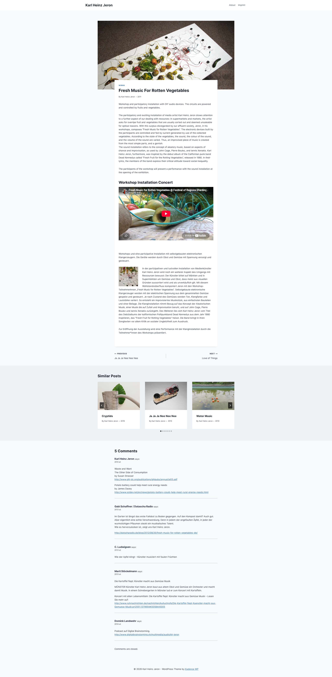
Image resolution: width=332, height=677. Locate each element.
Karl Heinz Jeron (128, 97)
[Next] (230, 405)
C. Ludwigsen (123, 546)
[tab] (160, 431)
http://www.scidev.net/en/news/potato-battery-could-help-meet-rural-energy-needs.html (161, 492)
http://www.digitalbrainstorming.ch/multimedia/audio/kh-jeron (147, 634)
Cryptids (107, 416)
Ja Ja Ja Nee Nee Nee (126, 356)
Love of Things (209, 356)
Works (122, 85)
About (232, 5)
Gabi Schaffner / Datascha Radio (134, 506)
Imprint (241, 5)
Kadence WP (191, 669)
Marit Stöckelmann (126, 571)
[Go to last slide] (102, 405)
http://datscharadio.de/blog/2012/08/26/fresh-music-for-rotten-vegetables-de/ (156, 532)
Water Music (204, 416)
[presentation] (119, 396)
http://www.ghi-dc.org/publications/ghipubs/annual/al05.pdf (146, 479)
